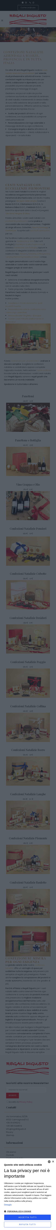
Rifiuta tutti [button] (27, 1224)
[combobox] (49, 1161)
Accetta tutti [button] (27, 1217)
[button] (28, 1211)
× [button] (53, 1162)
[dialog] (28, 1194)
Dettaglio (8, 1205)
